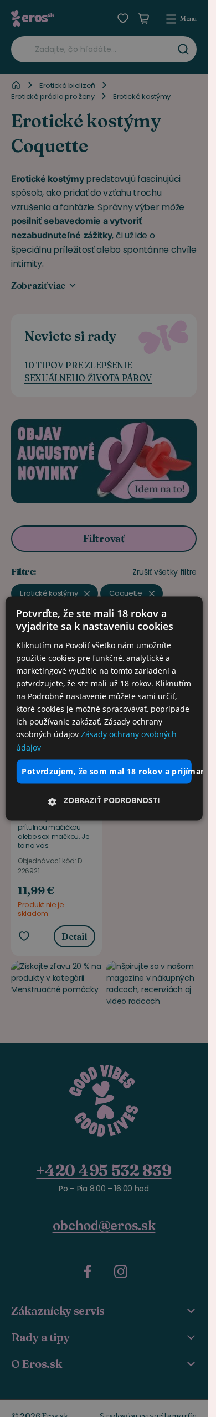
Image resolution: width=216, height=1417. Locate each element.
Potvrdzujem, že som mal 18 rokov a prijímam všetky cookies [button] (106, 771)
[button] (103, 801)
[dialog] (103, 708)
